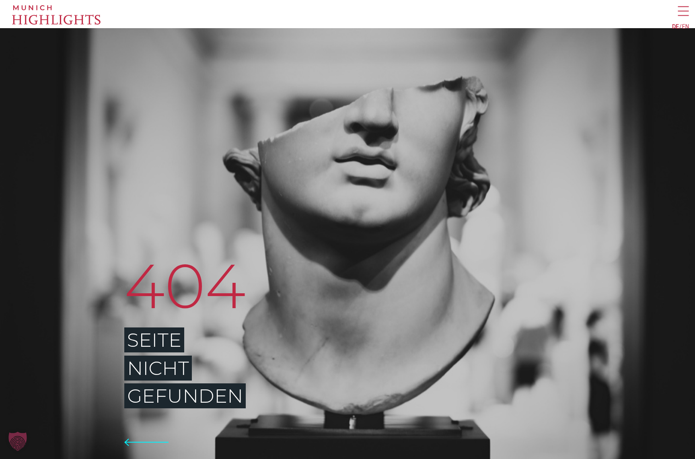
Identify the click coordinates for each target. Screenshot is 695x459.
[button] (17, 441)
